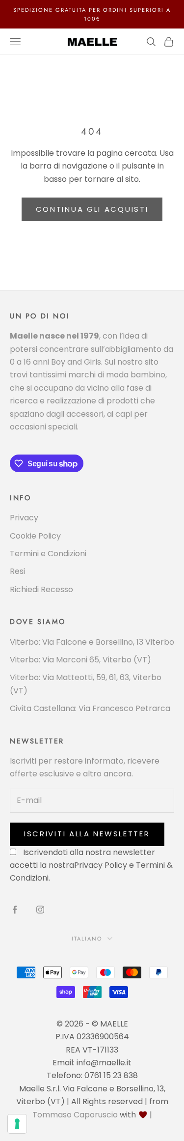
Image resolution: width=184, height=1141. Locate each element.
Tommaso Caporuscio (75, 1114)
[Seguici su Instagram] (40, 909)
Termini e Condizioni (48, 553)
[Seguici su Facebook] (15, 909)
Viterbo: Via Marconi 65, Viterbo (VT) (80, 659)
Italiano (87, 938)
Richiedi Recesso (41, 589)
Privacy (24, 517)
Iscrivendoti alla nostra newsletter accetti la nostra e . (91, 865)
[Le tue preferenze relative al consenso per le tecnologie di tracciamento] (17, 1123)
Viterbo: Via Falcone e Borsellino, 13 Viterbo (92, 642)
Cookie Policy (35, 536)
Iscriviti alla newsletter (87, 833)
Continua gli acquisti (92, 209)
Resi (17, 571)
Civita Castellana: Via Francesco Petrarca (90, 708)
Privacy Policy (100, 865)
